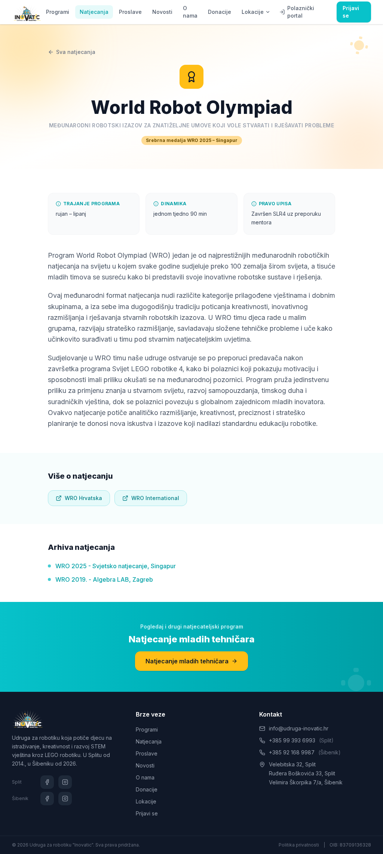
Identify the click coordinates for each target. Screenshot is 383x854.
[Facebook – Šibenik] (47, 798)
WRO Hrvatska (83, 498)
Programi (57, 12)
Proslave (130, 12)
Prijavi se (351, 12)
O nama (190, 12)
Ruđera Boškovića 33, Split (302, 773)
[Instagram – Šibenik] (65, 798)
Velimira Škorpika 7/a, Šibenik (306, 782)
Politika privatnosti (299, 845)
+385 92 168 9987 (305, 752)
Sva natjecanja (75, 52)
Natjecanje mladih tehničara (187, 661)
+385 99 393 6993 (301, 740)
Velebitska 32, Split (292, 764)
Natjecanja (94, 12)
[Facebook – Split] (47, 782)
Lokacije (253, 12)
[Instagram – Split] (65, 782)
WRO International (155, 498)
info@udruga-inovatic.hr (298, 728)
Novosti (162, 12)
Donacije (219, 12)
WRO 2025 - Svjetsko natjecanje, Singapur (115, 566)
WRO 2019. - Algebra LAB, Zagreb (104, 579)
